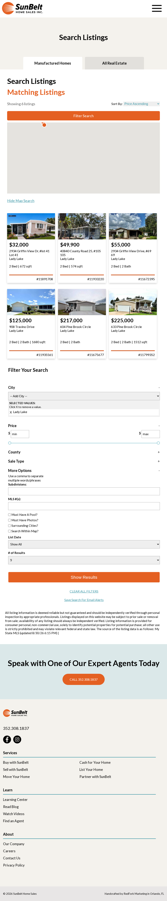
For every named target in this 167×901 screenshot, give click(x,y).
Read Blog (11, 807)
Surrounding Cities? (24, 525)
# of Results (16, 553)
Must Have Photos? (24, 520)
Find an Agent (13, 821)
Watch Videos (13, 814)
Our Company (13, 844)
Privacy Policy (14, 865)
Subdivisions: (17, 484)
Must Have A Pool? (24, 514)
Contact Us (11, 858)
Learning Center (15, 799)
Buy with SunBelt (16, 762)
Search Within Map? (24, 531)
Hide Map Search (20, 201)
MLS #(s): (14, 499)
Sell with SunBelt (15, 769)
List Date (14, 537)
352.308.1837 (16, 728)
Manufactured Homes (52, 63)
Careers (9, 851)
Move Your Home (16, 776)
